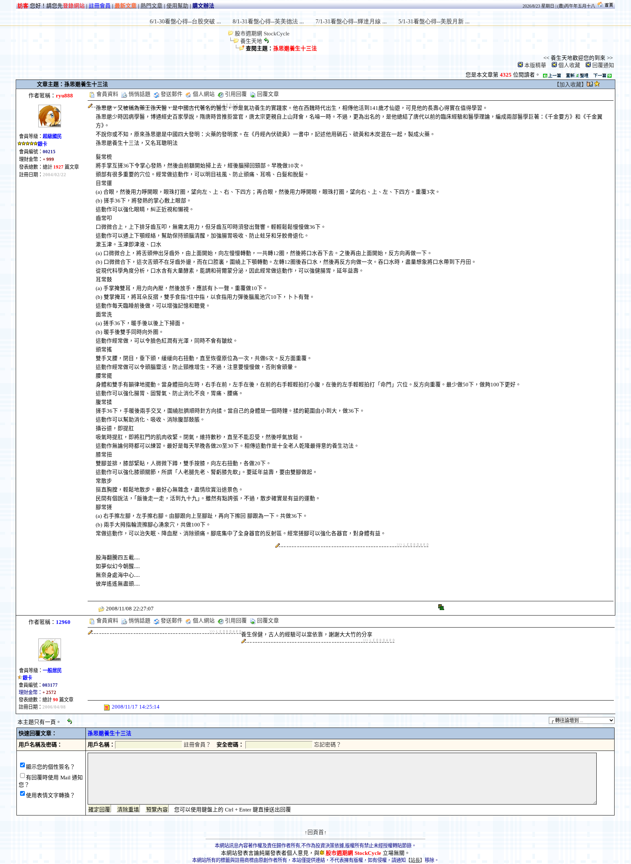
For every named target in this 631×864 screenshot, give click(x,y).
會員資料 (106, 94)
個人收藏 (569, 65)
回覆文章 (267, 94)
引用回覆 (235, 94)
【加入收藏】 (570, 85)
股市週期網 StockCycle (261, 33)
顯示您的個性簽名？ (50, 767)
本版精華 (535, 65)
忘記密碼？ (327, 745)
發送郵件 (171, 94)
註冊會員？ (197, 745)
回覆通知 (603, 65)
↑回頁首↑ (316, 832)
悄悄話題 (138, 94)
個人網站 (203, 94)
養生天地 (251, 41)
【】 (415, 860)
